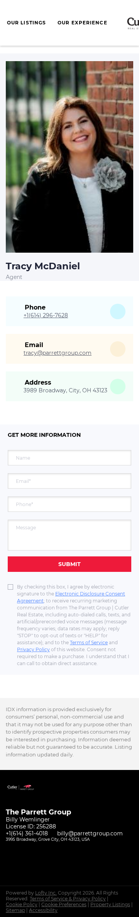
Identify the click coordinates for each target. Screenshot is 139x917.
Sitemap (15, 910)
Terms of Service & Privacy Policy (68, 899)
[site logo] (24, 797)
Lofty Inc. (46, 893)
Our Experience (82, 23)
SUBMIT (69, 564)
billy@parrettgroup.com (90, 833)
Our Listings (26, 23)
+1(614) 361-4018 (27, 833)
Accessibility (43, 910)
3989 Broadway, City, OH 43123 (65, 390)
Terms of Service (89, 642)
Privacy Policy (33, 649)
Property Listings (110, 904)
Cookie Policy (21, 904)
